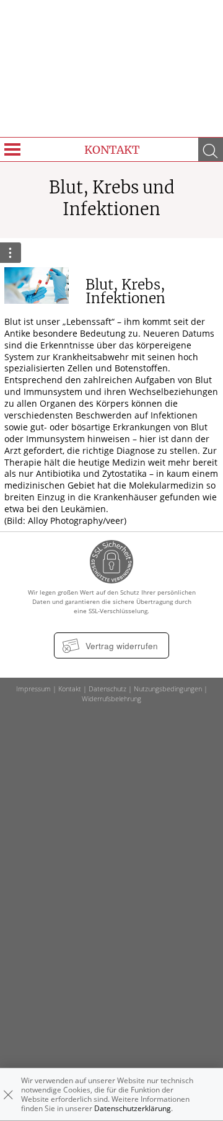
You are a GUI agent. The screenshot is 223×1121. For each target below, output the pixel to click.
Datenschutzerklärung (132, 1108)
